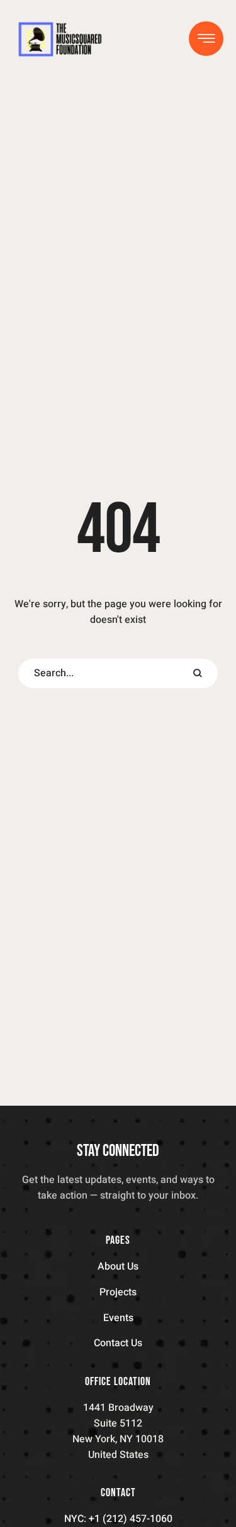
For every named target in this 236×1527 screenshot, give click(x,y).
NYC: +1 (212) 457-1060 (118, 1518)
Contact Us (118, 1343)
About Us (118, 1266)
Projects (118, 1292)
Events (118, 1317)
